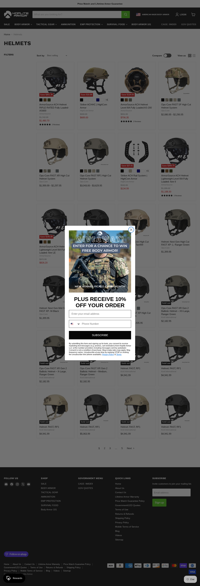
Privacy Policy (108, 354)
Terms (118, 354)
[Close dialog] (131, 229)
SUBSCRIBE (100, 335)
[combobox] (74, 324)
